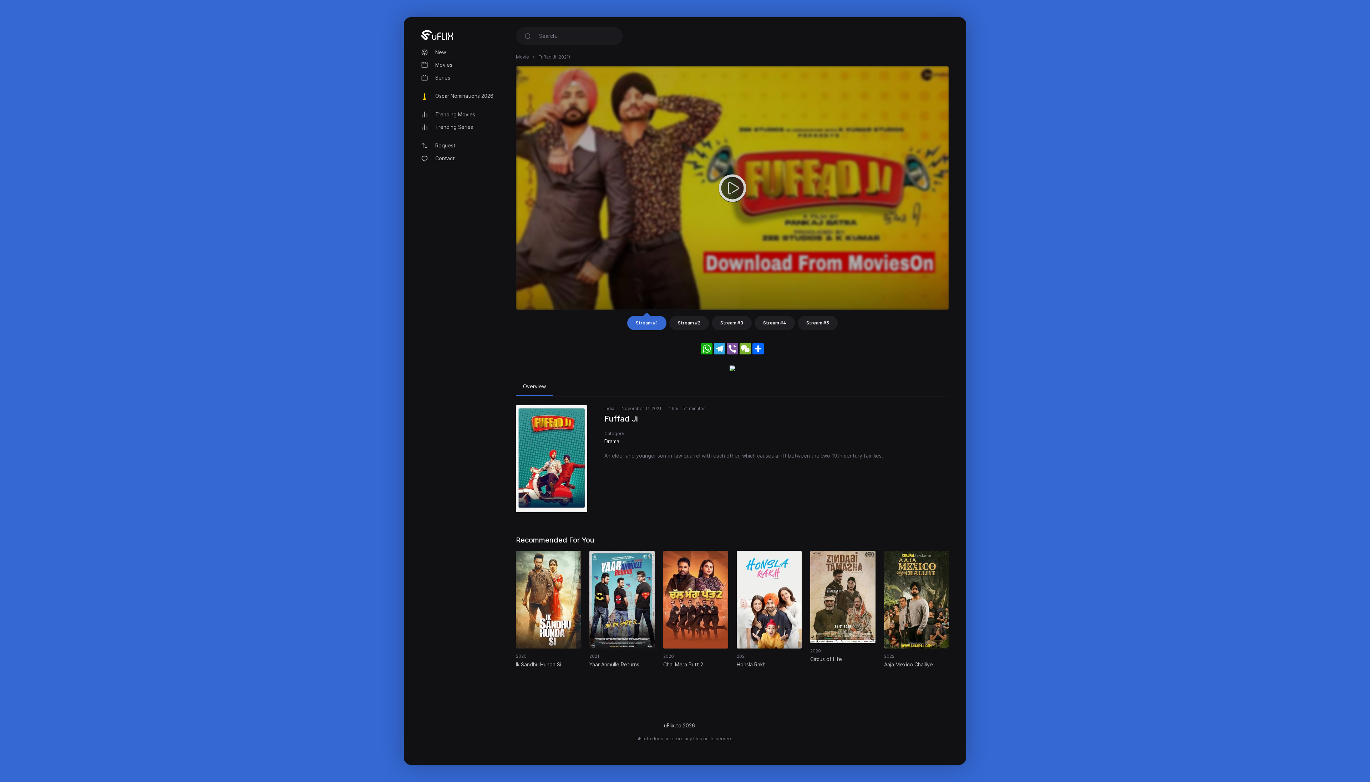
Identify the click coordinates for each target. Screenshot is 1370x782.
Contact (445, 158)
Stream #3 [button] (731, 323)
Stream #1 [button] (647, 323)
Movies (443, 65)
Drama (611, 441)
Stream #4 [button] (774, 323)
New (440, 52)
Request (445, 145)
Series (442, 78)
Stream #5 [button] (817, 323)
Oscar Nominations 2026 (464, 96)
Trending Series (454, 127)
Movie (522, 57)
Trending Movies (455, 114)
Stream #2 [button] (689, 323)
